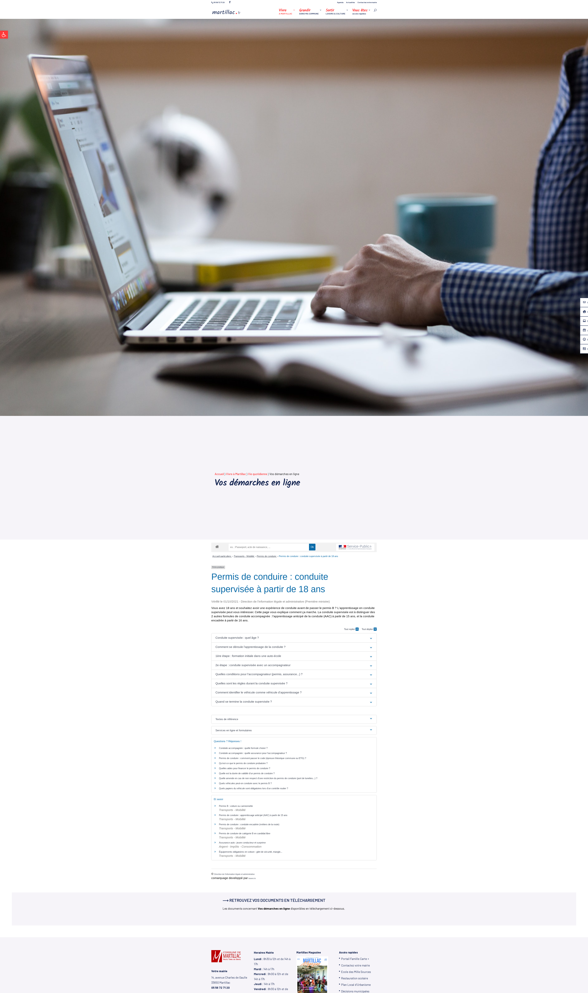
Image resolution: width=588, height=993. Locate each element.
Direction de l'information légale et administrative (234, 874)
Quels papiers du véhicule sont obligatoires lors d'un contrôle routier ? (253, 788)
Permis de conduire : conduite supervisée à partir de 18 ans (308, 556)
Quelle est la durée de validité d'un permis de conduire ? (247, 773)
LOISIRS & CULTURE (335, 12)
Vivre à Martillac (236, 474)
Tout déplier (368, 629)
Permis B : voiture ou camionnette (236, 806)
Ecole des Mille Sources (356, 972)
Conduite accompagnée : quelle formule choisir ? (243, 748)
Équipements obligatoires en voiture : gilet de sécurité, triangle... (250, 851)
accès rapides (360, 12)
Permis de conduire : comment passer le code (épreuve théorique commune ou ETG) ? (262, 758)
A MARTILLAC (285, 12)
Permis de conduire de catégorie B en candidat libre (244, 833)
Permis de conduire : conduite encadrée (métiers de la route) (249, 824)
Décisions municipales (355, 991)
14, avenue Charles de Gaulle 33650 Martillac (229, 982)
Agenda (340, 2)
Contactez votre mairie (367, 2)
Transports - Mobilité (244, 556)
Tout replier (350, 629)
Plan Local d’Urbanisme (356, 984)
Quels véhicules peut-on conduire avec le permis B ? (245, 783)
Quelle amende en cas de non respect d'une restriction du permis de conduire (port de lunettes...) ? (268, 778)
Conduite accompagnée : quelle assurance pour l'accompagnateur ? (253, 753)
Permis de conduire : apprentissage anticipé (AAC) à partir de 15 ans (253, 815)
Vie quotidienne (257, 474)
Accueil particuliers (222, 556)
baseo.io (252, 878)
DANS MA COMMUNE (309, 12)
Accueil (219, 474)
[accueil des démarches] (217, 546)
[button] (4, 35)
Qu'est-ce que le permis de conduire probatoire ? (243, 763)
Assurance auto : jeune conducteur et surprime (242, 842)
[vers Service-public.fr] (355, 547)
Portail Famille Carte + (355, 959)
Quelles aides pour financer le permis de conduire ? (244, 768)
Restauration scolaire (354, 978)
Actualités (350, 2)
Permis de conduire (267, 556)
